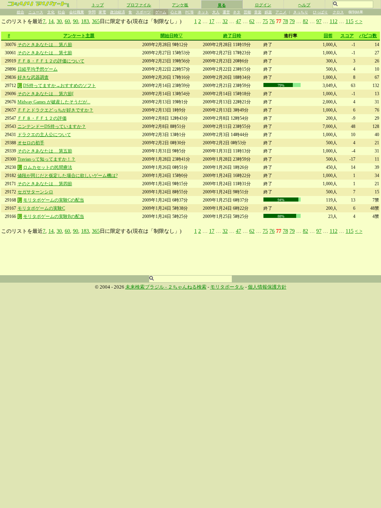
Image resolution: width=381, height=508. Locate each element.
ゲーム (160, 12)
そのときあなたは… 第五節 (44, 151)
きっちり (300, 12)
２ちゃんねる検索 (187, 287)
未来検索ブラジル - (146, 287)
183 (85, 21)
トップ (98, 5)
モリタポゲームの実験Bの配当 (53, 216)
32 (225, 21)
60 (67, 21)
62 (251, 21)
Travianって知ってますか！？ (46, 159)
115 (349, 21)
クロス (338, 12)
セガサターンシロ (35, 191)
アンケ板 (180, 5)
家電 (102, 12)
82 (305, 21)
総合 (20, 12)
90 (75, 21)
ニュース (35, 12)
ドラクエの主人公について (44, 134)
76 (272, 21)
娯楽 (268, 12)
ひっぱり (320, 12)
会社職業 (76, 12)
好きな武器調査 (33, 77)
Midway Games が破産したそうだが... (53, 102)
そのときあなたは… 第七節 (44, 52)
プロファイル (139, 5)
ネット (203, 12)
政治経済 (117, 12)
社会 (61, 12)
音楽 (258, 12)
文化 (51, 12)
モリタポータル (227, 287)
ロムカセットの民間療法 (47, 167)
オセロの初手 (30, 142)
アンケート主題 (79, 35)
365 (96, 21)
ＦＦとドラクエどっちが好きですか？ (55, 110)
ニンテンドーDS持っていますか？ (51, 126)
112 (333, 21)
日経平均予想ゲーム (37, 69)
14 (51, 21)
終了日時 (232, 35)
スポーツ (143, 12)
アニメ (280, 12)
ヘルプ (304, 5)
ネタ (236, 12)
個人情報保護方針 (267, 287)
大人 (216, 12)
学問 (92, 12)
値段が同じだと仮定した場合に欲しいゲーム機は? (67, 175)
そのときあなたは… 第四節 (44, 183)
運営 (226, 12)
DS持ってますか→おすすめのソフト (59, 85)
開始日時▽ (171, 35)
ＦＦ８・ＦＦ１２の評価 (42, 118)
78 (285, 21)
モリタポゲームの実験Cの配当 (53, 200)
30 (59, 21)
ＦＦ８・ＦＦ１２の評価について (50, 61)
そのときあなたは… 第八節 (44, 44)
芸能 (247, 12)
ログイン (263, 5)
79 (292, 21)
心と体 (176, 12)
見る (222, 5)
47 (238, 21)
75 (265, 21)
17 (211, 21)
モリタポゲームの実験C (41, 208)
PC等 (189, 12)
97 (318, 21)
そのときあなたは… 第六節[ (45, 93)
